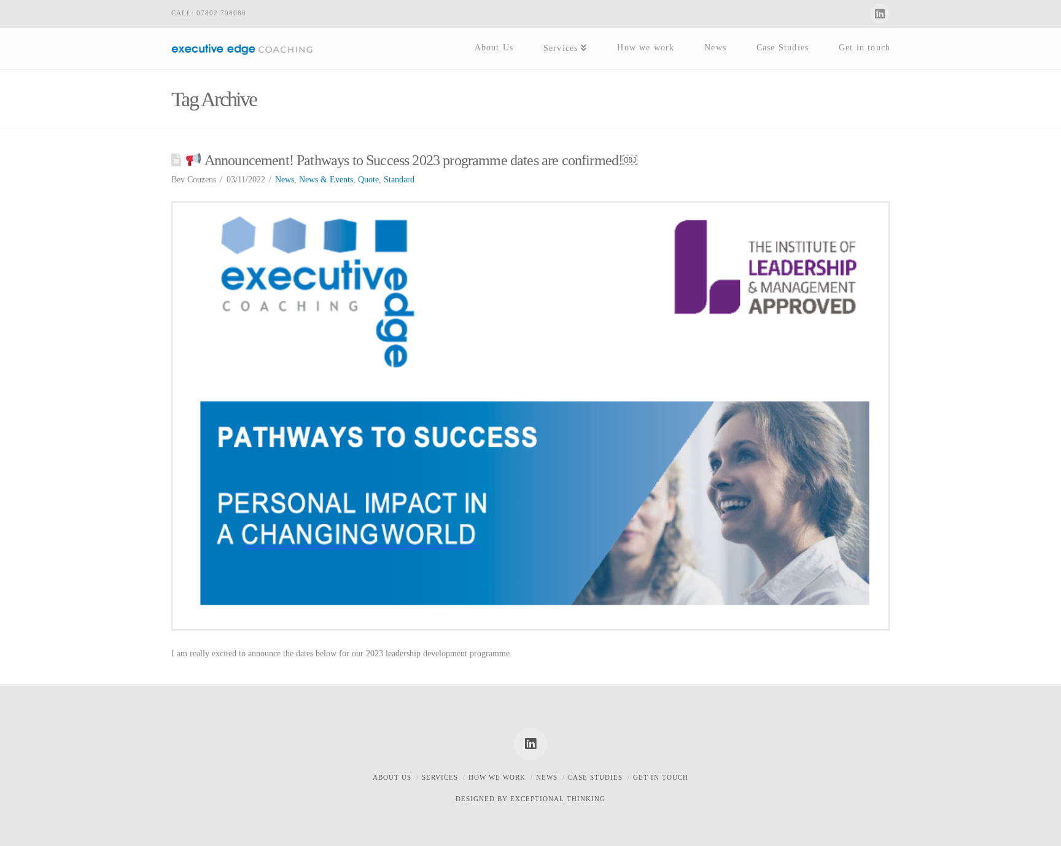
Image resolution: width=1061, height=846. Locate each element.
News (284, 179)
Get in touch (660, 777)
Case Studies (595, 777)
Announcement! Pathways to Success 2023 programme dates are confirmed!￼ (420, 160)
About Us (392, 777)
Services (440, 777)
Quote (368, 179)
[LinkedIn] (880, 13)
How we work (497, 777)
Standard (399, 179)
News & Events (326, 179)
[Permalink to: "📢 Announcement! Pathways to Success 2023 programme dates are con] (530, 415)
